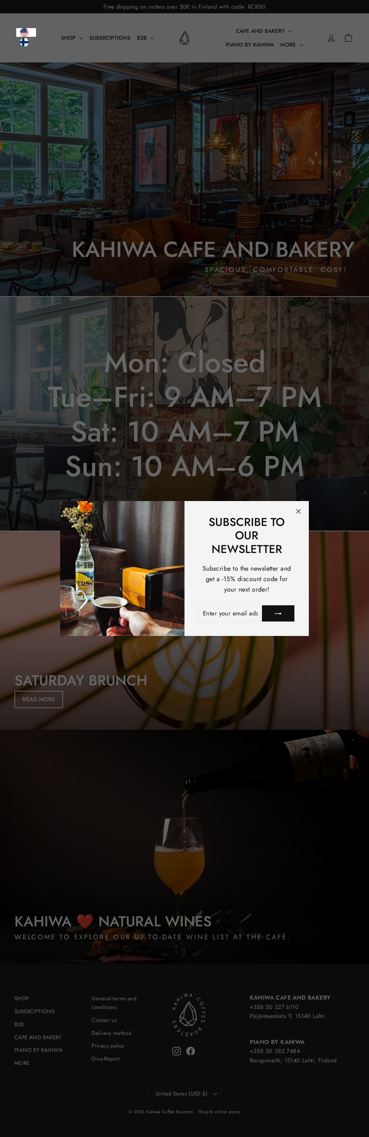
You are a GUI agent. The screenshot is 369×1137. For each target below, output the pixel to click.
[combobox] (26, 32)
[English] (26, 32)
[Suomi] (26, 42)
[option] (26, 42)
